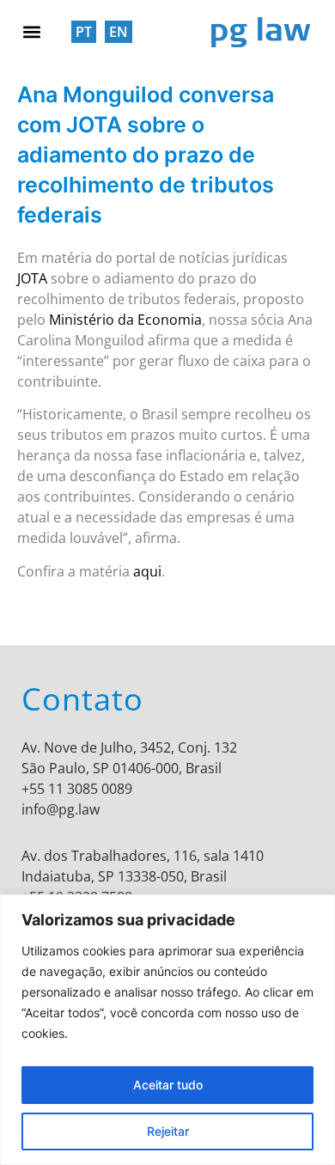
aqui (147, 571)
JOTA (32, 278)
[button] (31, 31)
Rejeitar (168, 1131)
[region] (167, 1029)
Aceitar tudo (168, 1084)
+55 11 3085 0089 (76, 788)
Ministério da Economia (125, 319)
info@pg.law (60, 809)
